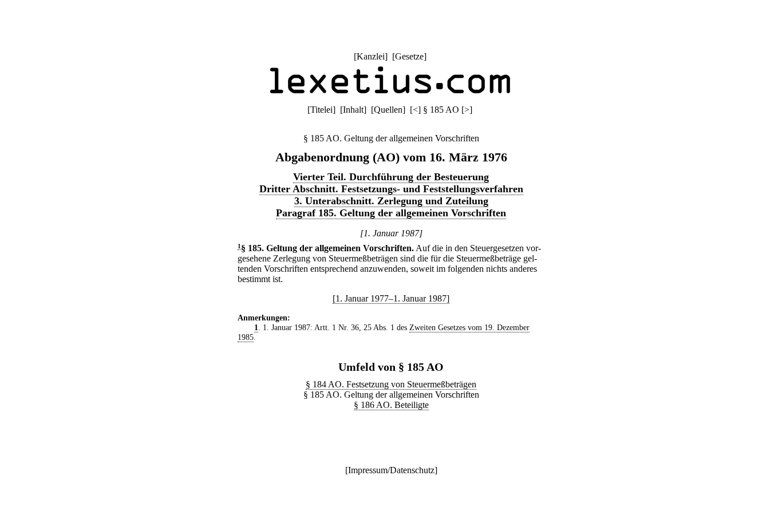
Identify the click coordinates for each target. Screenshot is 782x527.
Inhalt (353, 109)
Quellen (388, 109)
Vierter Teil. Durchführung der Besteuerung (391, 177)
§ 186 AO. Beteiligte (391, 405)
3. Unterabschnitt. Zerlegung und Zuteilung (391, 201)
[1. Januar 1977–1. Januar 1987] (391, 298)
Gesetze (409, 56)
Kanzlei (371, 56)
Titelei (321, 109)
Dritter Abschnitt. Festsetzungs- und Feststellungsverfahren (391, 189)
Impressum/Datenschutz (391, 470)
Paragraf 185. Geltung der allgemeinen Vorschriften (391, 213)
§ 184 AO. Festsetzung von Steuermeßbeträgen (391, 384)
